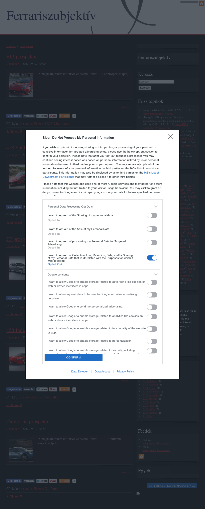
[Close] (172, 138)
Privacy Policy (125, 371)
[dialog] (102, 254)
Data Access (102, 371)
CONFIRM (73, 357)
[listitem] (102, 207)
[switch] (152, 215)
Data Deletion (79, 371)
